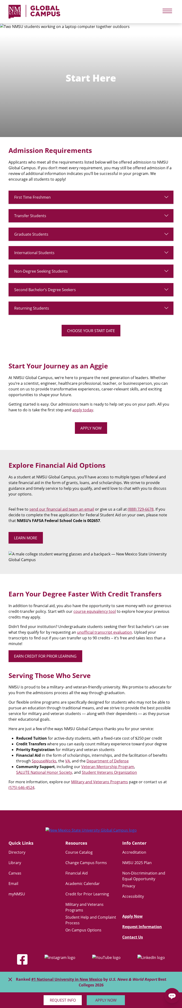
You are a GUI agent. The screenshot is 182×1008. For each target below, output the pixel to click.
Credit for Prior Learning (87, 894)
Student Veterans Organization (109, 772)
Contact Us (132, 937)
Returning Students (31, 308)
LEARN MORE (25, 538)
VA (67, 761)
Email (13, 883)
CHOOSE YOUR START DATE (91, 330)
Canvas (15, 873)
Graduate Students (31, 234)
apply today (82, 409)
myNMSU (17, 894)
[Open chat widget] (172, 995)
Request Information (142, 926)
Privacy (128, 886)
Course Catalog (79, 852)
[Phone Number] (134, 1000)
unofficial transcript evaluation (104, 632)
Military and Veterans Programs (99, 781)
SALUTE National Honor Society (44, 772)
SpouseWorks (44, 761)
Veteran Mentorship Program (107, 766)
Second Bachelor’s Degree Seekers (45, 289)
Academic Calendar (82, 883)
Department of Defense (107, 761)
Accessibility (133, 896)
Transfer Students (30, 215)
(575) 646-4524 (21, 787)
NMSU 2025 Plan (137, 862)
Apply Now (106, 1000)
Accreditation (134, 852)
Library (15, 862)
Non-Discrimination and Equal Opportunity (143, 876)
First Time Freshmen (32, 197)
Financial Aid (76, 873)
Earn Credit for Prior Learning (45, 656)
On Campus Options (83, 930)
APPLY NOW (91, 428)
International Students (34, 252)
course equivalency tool (94, 611)
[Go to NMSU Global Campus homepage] (91, 834)
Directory (17, 852)
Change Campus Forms (86, 862)
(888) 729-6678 (141, 509)
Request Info (63, 1000)
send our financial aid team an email (61, 509)
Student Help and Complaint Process (90, 920)
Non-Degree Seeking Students (41, 271)
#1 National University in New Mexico (66, 979)
